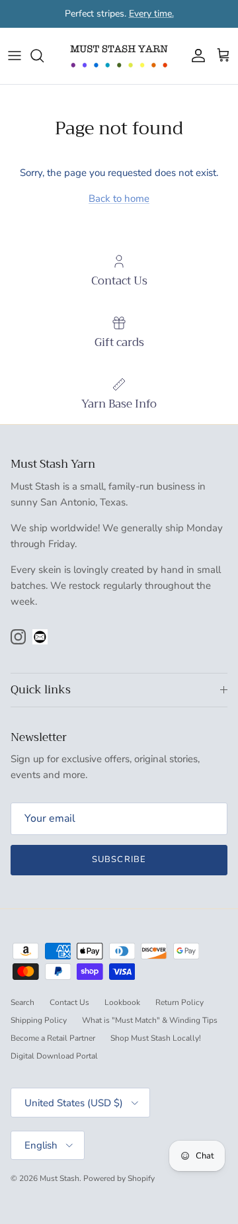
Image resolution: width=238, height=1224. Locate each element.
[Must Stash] (119, 55)
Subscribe (118, 859)
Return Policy (179, 1002)
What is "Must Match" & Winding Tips (150, 1020)
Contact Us (69, 1002)
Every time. (151, 13)
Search (22, 1002)
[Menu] (14, 55)
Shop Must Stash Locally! (155, 1038)
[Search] (43, 55)
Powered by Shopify (119, 1178)
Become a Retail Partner (53, 1038)
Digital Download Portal (54, 1056)
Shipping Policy (39, 1020)
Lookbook (122, 1002)
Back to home (119, 198)
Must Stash (59, 1178)
